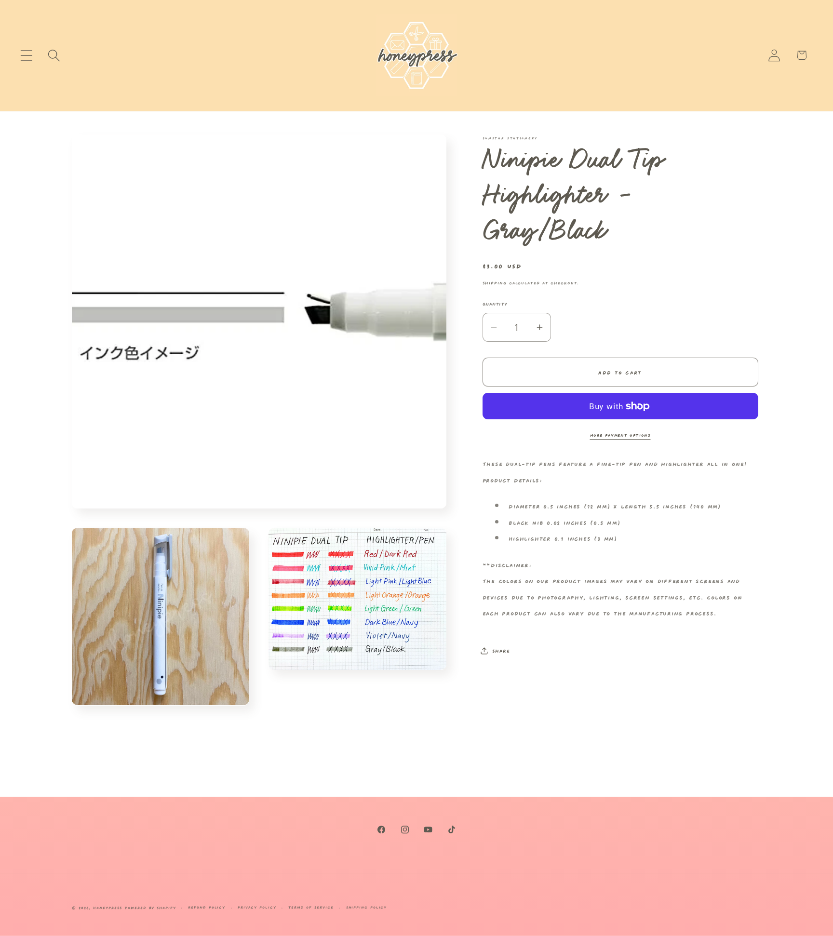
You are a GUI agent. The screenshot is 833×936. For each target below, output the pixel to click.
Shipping (495, 282)
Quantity (495, 302)
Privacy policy (257, 906)
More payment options (620, 434)
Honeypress (109, 907)
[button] (26, 55)
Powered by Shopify (150, 907)
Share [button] (501, 650)
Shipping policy (366, 906)
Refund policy (206, 906)
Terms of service (311, 906)
